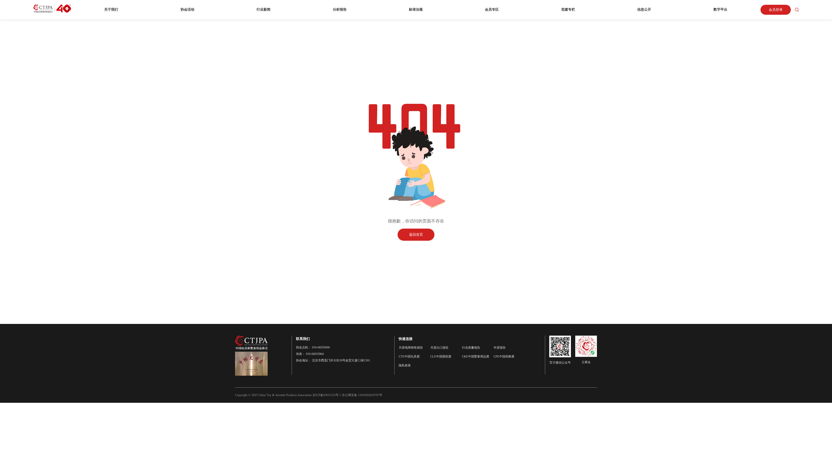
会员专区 (492, 9)
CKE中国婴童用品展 (475, 356)
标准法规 (416, 9)
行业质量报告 (471, 347)
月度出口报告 (439, 347)
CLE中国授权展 (440, 356)
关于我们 (111, 9)
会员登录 (776, 9)
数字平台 (720, 9)
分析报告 (340, 9)
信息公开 (644, 9)
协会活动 (187, 9)
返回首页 (416, 234)
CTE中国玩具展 (409, 356)
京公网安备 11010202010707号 (362, 395)
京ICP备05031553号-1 (327, 395)
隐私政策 (405, 365)
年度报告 (500, 347)
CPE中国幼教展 (504, 356)
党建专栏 (568, 9)
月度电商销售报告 (411, 347)
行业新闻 (263, 9)
